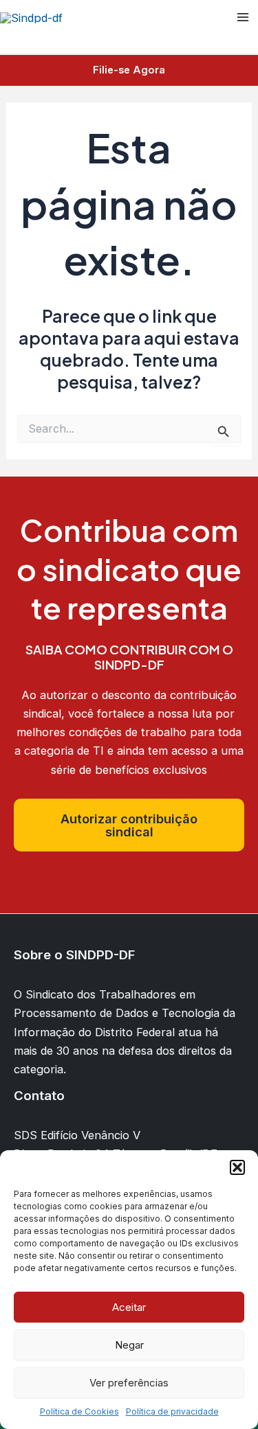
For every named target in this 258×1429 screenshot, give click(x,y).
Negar (129, 1344)
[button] (237, 1167)
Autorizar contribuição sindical (129, 824)
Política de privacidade (172, 1411)
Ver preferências (129, 1382)
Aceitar (129, 1307)
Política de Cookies (79, 1411)
